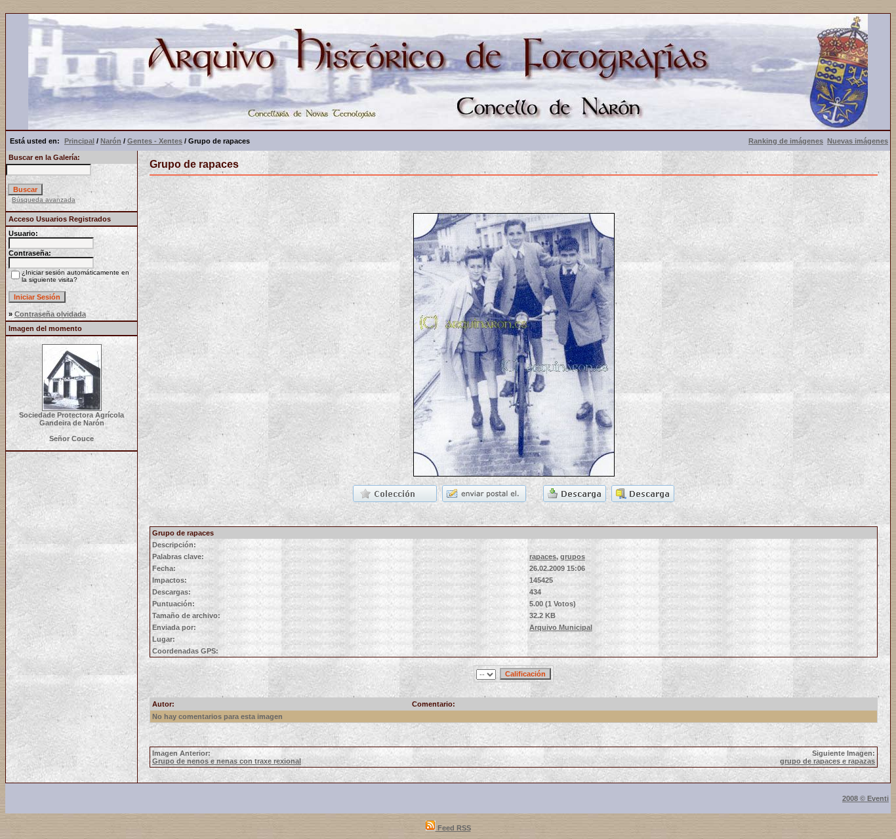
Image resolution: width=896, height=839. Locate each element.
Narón (110, 141)
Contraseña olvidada (50, 314)
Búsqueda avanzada (43, 199)
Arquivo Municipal (560, 627)
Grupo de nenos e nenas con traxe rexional (226, 761)
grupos (572, 556)
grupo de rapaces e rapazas (827, 761)
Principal (79, 141)
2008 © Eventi (865, 798)
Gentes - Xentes (154, 141)
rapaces (542, 556)
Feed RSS (453, 828)
